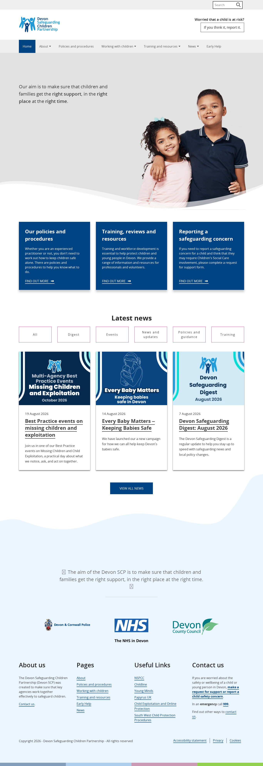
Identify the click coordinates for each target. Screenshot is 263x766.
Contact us (26, 704)
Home (27, 46)
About (43, 46)
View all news (131, 488)
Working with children (117, 46)
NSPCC (139, 678)
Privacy (218, 740)
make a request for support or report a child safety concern (215, 691)
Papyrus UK (142, 697)
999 (225, 704)
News (192, 46)
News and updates (150, 334)
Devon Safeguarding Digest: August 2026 (204, 424)
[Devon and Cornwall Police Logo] (67, 625)
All (35, 334)
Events (112, 334)
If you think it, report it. (222, 27)
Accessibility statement (190, 740)
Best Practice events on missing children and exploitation (54, 428)
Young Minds (143, 691)
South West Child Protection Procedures (154, 717)
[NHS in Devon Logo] (131, 631)
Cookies (235, 740)
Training (227, 334)
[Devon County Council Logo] (196, 627)
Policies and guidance (189, 334)
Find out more (37, 281)
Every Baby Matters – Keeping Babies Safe (128, 424)
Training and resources (161, 46)
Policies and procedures (76, 46)
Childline (140, 684)
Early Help (214, 46)
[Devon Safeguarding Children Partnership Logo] (41, 31)
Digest (74, 334)
